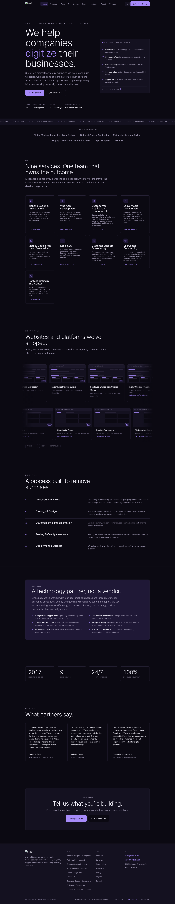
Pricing (85, 4)
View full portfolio (50, 446)
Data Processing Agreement (99, 899)
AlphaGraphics (103, 140)
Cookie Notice (117, 899)
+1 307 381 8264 (98, 818)
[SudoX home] (28, 4)
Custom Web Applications (77, 864)
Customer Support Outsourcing (79, 881)
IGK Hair (119, 140)
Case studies (101, 864)
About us (99, 856)
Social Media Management (77, 868)
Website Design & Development (79, 856)
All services (100, 868)
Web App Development (76, 860)
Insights (94, 4)
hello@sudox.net (76, 818)
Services (53, 4)
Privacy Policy (80, 899)
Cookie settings (131, 899)
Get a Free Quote (140, 4)
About (103, 4)
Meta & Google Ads (74, 873)
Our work (99, 860)
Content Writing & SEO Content (79, 889)
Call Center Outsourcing (76, 885)
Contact (112, 4)
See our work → (55, 93)
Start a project (35, 93)
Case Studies (73, 4)
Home (44, 4)
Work (63, 4)
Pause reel (31, 446)
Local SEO (71, 877)
